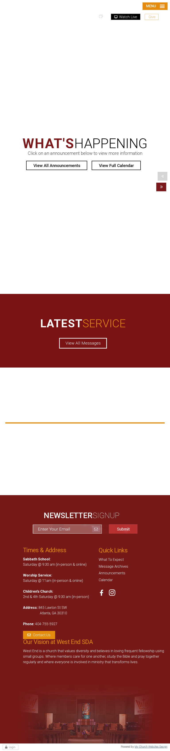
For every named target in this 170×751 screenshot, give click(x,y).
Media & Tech (29, 438)
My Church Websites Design (151, 746)
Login (12, 747)
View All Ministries (85, 468)
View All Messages (83, 343)
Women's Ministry (91, 451)
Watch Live (127, 17)
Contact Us (41, 635)
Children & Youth (32, 431)
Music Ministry (88, 438)
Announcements (112, 573)
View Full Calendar (116, 165)
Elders (23, 451)
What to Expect (111, 560)
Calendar (106, 580)
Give (152, 17)
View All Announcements (56, 165)
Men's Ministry (88, 431)
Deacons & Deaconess (37, 444)
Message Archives (113, 566)
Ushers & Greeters (92, 444)
